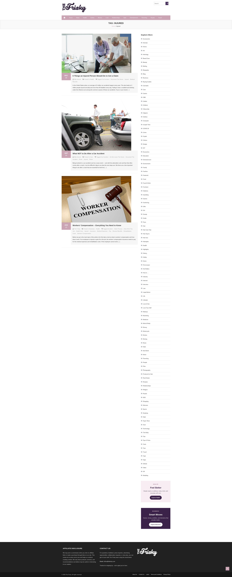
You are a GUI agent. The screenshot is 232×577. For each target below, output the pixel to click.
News (77, 17)
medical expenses (102, 231)
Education (146, 156)
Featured (145, 175)
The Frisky (77, 229)
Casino (145, 93)
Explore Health (156, 497)
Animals (145, 43)
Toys (144, 448)
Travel (160, 17)
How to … (146, 272)
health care (79, 231)
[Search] (166, 3)
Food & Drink (147, 183)
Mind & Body (146, 323)
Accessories (146, 39)
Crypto (145, 136)
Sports (145, 409)
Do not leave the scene (117, 157)
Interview (145, 284)
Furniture (145, 187)
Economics (146, 152)
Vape (144, 460)
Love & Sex (146, 304)
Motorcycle (146, 331)
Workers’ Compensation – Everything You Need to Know (97, 225)
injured (127, 79)
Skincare (145, 405)
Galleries (145, 191)
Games (145, 198)
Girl (144, 210)
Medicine (145, 319)
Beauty (145, 62)
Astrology (145, 54)
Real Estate (146, 378)
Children (145, 105)
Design (145, 144)
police (91, 159)
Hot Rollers (146, 269)
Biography (146, 70)
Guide (144, 218)
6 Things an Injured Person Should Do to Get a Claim (95, 76)
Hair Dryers (146, 233)
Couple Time (146, 124)
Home (71, 17)
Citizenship (146, 109)
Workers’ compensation (84, 233)
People (145, 362)
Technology (146, 428)
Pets (144, 366)
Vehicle (145, 463)
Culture (145, 140)
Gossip (145, 214)
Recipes (145, 382)
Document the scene (117, 79)
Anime (145, 46)
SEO (144, 397)
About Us (134, 574)
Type (144, 456)
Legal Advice (146, 292)
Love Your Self (147, 308)
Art (144, 50)
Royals (153, 17)
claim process (118, 229)
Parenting (144, 17)
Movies (100, 17)
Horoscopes (146, 265)
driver (80, 159)
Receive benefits (117, 231)
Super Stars (146, 421)
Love (107, 17)
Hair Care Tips (147, 230)
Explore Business (156, 524)
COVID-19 (146, 128)
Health (85, 17)
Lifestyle (145, 300)
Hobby (145, 257)
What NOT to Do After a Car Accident (88, 154)
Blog (144, 74)
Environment (146, 163)
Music (144, 343)
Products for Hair (148, 374)
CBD (144, 97)
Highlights (146, 249)
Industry (145, 276)
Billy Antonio (77, 79)
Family (145, 167)
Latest (147, 574)
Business (92, 229)
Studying (145, 413)
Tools (144, 444)
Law (144, 288)
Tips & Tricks (146, 440)
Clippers (145, 113)
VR (144, 471)
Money (145, 327)
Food (144, 179)
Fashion (145, 171)
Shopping (145, 401)
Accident (110, 229)
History (145, 253)
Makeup (145, 311)
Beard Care (146, 58)
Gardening (146, 202)
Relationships (116, 17)
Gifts (144, 206)
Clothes (145, 117)
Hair (144, 226)
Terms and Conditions (156, 574)
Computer (146, 120)
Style (124, 17)
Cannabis (145, 85)
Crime (144, 132)
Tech (144, 424)
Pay (110, 231)
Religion (145, 389)
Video (144, 467)
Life (144, 296)
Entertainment (134, 17)
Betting (145, 66)
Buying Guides (147, 81)
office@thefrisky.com (109, 561)
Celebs (92, 17)
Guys (144, 222)
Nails (144, 347)
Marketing (146, 315)
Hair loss (145, 237)
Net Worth (146, 350)
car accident (105, 79)
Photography (146, 370)
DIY (144, 148)
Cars (91, 157)
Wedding (145, 475)
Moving (145, 339)
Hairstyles (146, 241)
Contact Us (141, 574)
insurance (93, 231)
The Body (146, 432)
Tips (144, 436)
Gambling (146, 195)
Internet (145, 280)
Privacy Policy (166, 574)
